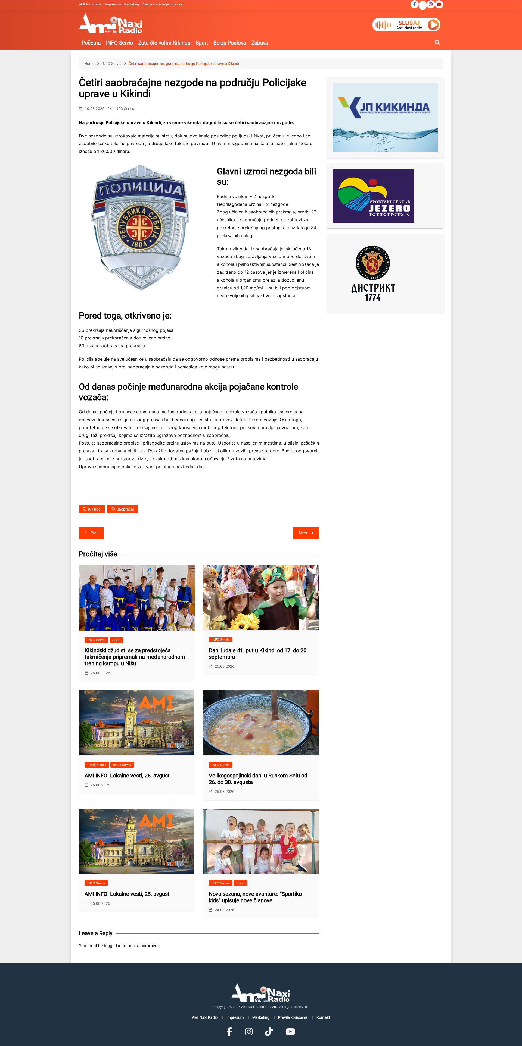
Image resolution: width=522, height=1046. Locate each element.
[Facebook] (229, 1032)
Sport (202, 43)
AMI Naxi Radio (90, 4)
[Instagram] (248, 1032)
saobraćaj (125, 509)
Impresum (113, 4)
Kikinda (94, 509)
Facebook (415, 4)
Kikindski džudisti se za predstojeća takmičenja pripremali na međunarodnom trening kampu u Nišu (135, 657)
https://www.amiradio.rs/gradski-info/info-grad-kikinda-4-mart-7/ (147, 493)
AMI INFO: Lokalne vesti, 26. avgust (127, 775)
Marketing (131, 4)
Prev (94, 533)
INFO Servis (119, 43)
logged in (113, 945)
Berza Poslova (229, 43)
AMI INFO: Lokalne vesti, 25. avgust (127, 894)
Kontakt (178, 4)
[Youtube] (290, 1032)
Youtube (439, 4)
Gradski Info (96, 765)
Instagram (431, 4)
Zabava (259, 43)
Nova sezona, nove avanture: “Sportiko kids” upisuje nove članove (255, 897)
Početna (91, 43)
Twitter (423, 6)
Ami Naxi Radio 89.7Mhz (259, 1007)
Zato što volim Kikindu (164, 43)
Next (303, 533)
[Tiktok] (269, 1032)
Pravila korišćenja (155, 4)
